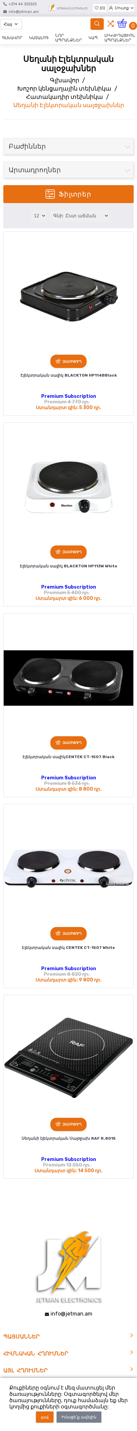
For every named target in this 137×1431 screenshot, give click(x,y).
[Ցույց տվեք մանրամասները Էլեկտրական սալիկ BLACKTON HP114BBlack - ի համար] (68, 296)
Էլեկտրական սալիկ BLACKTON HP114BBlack (69, 375)
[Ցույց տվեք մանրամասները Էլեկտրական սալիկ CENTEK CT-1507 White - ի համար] (68, 869)
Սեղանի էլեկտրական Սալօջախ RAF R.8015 (69, 1138)
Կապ (93, 38)
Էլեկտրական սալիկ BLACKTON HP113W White (68, 566)
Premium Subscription (68, 396)
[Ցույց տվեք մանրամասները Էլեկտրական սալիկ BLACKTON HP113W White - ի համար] (68, 487)
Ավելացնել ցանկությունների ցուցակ (11, 239)
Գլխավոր (64, 80)
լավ (45, 1417)
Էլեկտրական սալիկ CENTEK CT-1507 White (68, 947)
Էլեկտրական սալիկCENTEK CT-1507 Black (68, 756)
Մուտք (122, 8)
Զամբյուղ (72, 361)
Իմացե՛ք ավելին (79, 1417)
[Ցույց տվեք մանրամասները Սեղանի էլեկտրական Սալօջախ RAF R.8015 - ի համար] (68, 1059)
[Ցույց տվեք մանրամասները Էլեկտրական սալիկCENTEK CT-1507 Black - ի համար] (68, 678)
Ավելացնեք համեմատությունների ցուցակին (11, 250)
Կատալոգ (39, 38)
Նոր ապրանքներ (68, 37)
